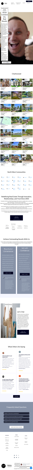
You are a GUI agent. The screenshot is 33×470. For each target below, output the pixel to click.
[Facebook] (14, 455)
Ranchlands (3, 185)
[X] (19, 455)
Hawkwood (25, 181)
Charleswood (20, 177)
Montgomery (31, 181)
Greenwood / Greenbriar (14, 181)
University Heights (20, 189)
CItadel (25, 177)
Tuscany (9, 189)
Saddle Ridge (25, 185)
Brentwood (14, 177)
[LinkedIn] (14, 457)
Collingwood (31, 177)
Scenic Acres (31, 185)
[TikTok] (19, 457)
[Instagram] (16, 455)
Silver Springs (3, 189)
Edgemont (9, 181)
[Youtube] (16, 457)
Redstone (9, 185)
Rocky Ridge (14, 185)
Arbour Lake (3, 177)
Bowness (9, 177)
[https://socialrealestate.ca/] (4, 3)
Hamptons (20, 181)
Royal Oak (19, 185)
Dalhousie (3, 181)
